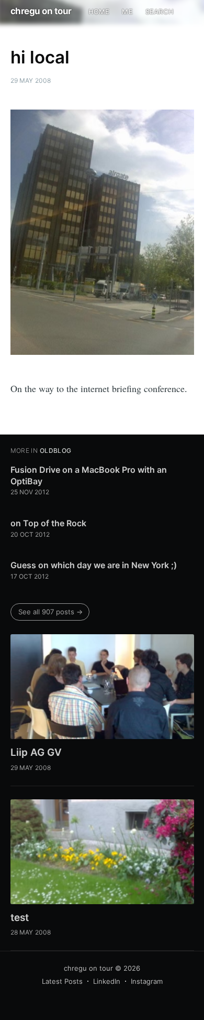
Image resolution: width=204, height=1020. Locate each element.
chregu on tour (41, 11)
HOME (99, 11)
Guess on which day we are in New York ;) (93, 565)
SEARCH (159, 11)
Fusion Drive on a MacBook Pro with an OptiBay (88, 475)
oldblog (56, 450)
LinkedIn (106, 981)
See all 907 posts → (50, 611)
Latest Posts (62, 981)
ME (127, 11)
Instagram (147, 981)
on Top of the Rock (48, 523)
